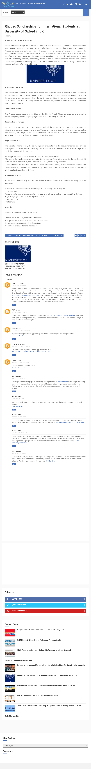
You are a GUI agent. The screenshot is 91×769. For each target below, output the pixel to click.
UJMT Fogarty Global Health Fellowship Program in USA (39, 640)
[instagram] (76, 4)
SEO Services (50, 461)
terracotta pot (63, 382)
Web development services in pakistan (70, 422)
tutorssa (16, 310)
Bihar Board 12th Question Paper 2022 (25, 295)
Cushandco (16, 328)
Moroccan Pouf (17, 336)
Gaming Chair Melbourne (21, 368)
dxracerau (16, 360)
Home (5, 12)
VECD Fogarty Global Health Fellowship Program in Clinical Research (44, 650)
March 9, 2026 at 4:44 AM (19, 433)
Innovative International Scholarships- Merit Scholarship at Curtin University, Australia (51, 665)
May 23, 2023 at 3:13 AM (18, 378)
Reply (13, 304)
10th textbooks (18, 283)
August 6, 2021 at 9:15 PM (19, 312)
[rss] (80, 4)
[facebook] (64, 4)
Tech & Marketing (18, 406)
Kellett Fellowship (12, 716)
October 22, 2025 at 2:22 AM (20, 417)
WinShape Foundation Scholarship (18, 660)
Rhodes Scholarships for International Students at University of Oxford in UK (34, 235)
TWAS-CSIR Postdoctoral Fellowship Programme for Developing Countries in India (49, 706)
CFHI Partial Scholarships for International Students (37, 696)
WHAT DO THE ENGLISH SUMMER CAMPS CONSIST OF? (31, 352)
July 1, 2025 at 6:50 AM (18, 399)
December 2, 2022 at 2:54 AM (20, 362)
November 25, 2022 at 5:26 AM (21, 346)
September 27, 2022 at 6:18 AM (21, 330)
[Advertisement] (45, 521)
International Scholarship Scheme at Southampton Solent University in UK (46, 685)
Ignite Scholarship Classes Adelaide (62, 315)
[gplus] (72, 4)
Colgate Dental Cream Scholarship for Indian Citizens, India (40, 630)
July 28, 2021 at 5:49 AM (19, 285)
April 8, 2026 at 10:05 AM (19, 453)
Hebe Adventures (18, 344)
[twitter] (67, 4)
